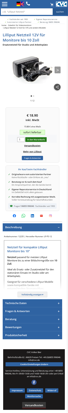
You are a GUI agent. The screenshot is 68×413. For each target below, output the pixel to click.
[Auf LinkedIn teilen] (32, 215)
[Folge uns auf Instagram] (50, 215)
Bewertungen (13, 327)
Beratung (10, 319)
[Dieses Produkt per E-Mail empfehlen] (41, 215)
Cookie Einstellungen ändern (34, 364)
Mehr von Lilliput (32, 151)
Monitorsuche (34, 396)
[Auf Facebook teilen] (14, 215)
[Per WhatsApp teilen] (23, 215)
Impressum (17, 390)
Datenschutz (35, 390)
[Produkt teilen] (57, 87)
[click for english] (20, 5)
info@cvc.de (34, 360)
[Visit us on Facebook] (34, 384)
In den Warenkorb (36, 139)
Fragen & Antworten (32, 158)
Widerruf (51, 390)
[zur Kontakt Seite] (28, 5)
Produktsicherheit (16, 335)
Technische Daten (16, 303)
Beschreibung (13, 227)
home (4, 25)
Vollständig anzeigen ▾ (32, 294)
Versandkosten (32, 145)
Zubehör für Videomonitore (19, 25)
